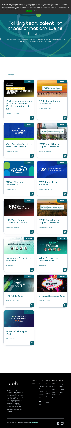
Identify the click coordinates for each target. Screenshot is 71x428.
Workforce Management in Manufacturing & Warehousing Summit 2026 (19, 105)
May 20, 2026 (9, 265)
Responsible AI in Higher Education (19, 259)
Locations (61, 389)
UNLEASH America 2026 (52, 296)
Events (54, 397)
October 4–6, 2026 (11, 189)
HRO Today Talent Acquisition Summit (16, 221)
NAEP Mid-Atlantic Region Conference (49, 145)
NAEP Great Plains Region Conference (49, 221)
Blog (53, 386)
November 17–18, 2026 (12, 113)
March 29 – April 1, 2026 (13, 300)
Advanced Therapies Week (16, 332)
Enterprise (41, 394)
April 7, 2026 (42, 265)
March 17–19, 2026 (44, 300)
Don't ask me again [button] (39, 11)
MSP (40, 404)
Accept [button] (29, 11)
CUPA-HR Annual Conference (15, 183)
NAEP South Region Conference (49, 102)
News (53, 389)
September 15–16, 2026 (12, 227)
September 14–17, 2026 (45, 227)
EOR (40, 401)
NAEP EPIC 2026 (14, 296)
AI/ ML (47, 402)
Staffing (41, 391)
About (61, 381)
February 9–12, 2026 (11, 338)
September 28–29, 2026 (45, 189)
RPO (40, 397)
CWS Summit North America (49, 183)
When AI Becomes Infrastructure (48, 259)
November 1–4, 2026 (45, 108)
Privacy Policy (34, 422)
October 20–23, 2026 (45, 151)
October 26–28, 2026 (12, 151)
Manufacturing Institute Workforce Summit (19, 145)
